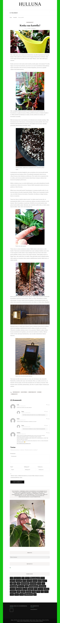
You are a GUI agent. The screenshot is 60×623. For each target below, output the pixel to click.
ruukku (39, 392)
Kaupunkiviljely (21, 586)
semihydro (38, 591)
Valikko (14, 12)
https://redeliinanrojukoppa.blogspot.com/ (24, 443)
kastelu (18, 583)
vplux (35, 594)
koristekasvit (32, 392)
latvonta (35, 588)
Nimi (11, 466)
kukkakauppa (42, 586)
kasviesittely (25, 583)
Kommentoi (12, 453)
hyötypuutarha (18, 580)
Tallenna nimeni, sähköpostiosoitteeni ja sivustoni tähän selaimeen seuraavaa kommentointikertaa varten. (27, 476)
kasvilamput (33, 583)
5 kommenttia (33, 28)
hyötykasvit (12, 580)
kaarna (11, 583)
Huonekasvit (30, 22)
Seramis (42, 591)
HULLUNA (30, 4)
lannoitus (30, 589)
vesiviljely (21, 594)
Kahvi (15, 583)
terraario (11, 594)
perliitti (18, 591)
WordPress (41, 621)
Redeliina (18, 432)
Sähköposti (26, 466)
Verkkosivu (40, 466)
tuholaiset (16, 594)
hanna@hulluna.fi (34, 609)
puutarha (28, 591)
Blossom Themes (30, 621)
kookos (26, 586)
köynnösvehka (18, 588)
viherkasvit (14, 394)
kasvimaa (39, 583)
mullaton (46, 589)
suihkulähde (46, 591)
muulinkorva (13, 591)
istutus (39, 580)
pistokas (23, 591)
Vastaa (49, 404)
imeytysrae (35, 580)
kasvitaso (43, 583)
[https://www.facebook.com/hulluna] (11, 610)
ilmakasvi (24, 580)
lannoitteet (25, 588)
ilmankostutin (29, 580)
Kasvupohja (24, 392)
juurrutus (44, 580)
